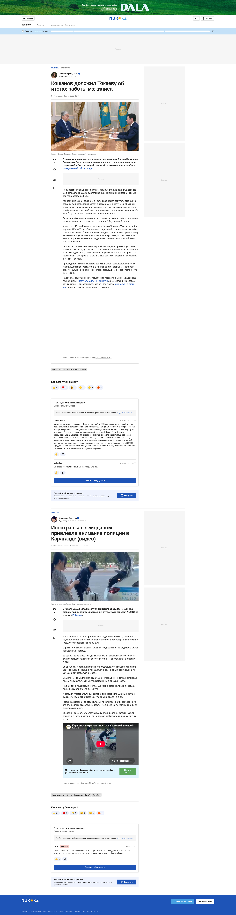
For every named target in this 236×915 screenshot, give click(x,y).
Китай (87, 795)
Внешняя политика (55, 25)
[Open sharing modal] (54, 180)
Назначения (70, 25)
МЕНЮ (30, 18)
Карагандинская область (62, 795)
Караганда (78, 795)
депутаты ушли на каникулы (93, 281)
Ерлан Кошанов (58, 369)
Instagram (128, 496)
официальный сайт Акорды (77, 168)
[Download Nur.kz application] (118, 7)
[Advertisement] (118, 49)
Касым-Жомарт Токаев (76, 369)
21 (57, 813)
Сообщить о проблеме (182, 901)
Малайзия (96, 795)
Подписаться (127, 771)
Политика (26, 25)
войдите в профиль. (125, 413)
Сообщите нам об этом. (101, 358)
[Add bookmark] (54, 188)
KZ (196, 18)
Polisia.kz (77, 615)
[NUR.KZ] (118, 18)
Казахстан (41, 25)
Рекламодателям (205, 901)
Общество (55, 512)
